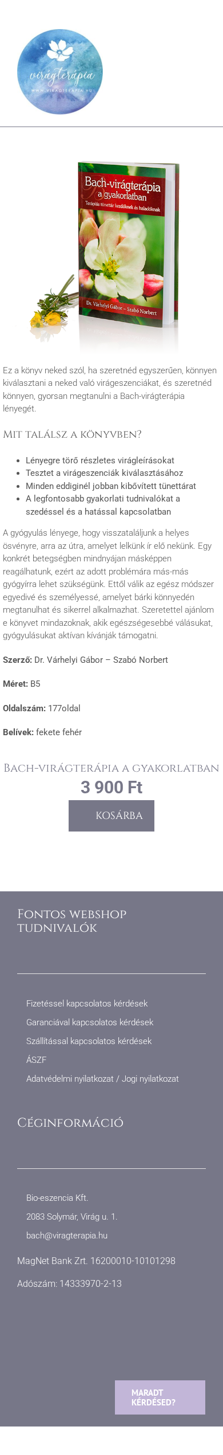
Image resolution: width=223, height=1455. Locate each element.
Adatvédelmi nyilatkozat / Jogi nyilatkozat (102, 1079)
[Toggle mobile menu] (201, 46)
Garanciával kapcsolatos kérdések (89, 1022)
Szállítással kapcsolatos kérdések (89, 1041)
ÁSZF (36, 1060)
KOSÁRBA (119, 816)
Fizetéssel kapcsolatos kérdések (87, 1003)
